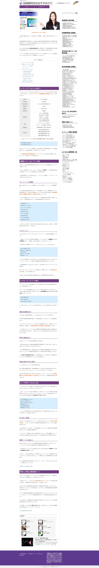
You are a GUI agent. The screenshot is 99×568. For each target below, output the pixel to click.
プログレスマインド (30, 533)
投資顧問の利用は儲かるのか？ (68, 41)
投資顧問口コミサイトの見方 (67, 60)
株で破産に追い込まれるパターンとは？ (69, 83)
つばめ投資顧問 (65, 157)
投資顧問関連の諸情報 (44, 538)
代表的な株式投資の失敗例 (67, 126)
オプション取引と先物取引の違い (68, 137)
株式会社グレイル (65, 165)
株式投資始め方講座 (66, 117)
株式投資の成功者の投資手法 (67, 99)
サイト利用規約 (29, 553)
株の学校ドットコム (30, 521)
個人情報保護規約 (22, 553)
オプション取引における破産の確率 (69, 146)
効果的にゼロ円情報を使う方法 (26, 466)
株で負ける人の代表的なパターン (68, 75)
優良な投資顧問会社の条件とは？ (68, 58)
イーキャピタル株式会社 (67, 182)
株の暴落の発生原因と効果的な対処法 (69, 78)
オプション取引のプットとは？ (68, 138)
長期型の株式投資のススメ (67, 103)
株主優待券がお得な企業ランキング (69, 80)
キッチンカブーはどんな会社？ (27, 62)
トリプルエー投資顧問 (47, 527)
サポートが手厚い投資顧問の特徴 (68, 55)
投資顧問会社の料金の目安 (67, 57)
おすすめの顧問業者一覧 (69, 152)
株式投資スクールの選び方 (67, 89)
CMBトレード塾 (65, 169)
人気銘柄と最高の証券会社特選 (68, 127)
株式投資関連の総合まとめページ (68, 85)
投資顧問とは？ (42, 6)
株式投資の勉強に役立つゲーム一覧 (69, 101)
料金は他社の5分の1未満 (28, 74)
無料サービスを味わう (28, 80)
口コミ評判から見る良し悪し (27, 76)
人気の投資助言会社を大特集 (26, 510)
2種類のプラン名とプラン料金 (27, 64)
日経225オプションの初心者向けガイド (69, 144)
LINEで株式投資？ (65, 69)
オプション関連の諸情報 (69, 132)
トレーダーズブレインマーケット (68, 173)
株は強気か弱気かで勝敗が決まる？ (69, 70)
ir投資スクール (65, 158)
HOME (27, 6)
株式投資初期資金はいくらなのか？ (69, 106)
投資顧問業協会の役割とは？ (67, 46)
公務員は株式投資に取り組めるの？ (69, 100)
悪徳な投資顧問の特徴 (66, 42)
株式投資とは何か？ (66, 105)
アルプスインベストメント (67, 172)
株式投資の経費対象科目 (67, 93)
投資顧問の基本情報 (68, 20)
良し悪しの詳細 (26, 78)
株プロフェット (65, 175)
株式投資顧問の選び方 (66, 62)
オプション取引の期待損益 (67, 147)
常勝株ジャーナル (65, 156)
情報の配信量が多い (27, 71)
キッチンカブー (65, 162)
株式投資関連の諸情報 (68, 66)
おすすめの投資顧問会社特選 (67, 59)
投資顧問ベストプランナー (67, 177)
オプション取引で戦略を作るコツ (68, 143)
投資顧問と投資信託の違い (67, 25)
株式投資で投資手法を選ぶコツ (68, 88)
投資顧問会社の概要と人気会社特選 (69, 28)
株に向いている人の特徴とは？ (68, 72)
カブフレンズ (26, 67)
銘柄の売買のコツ (67, 122)
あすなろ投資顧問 (46, 533)
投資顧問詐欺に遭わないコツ (67, 45)
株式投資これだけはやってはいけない (69, 98)
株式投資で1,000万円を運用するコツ (69, 116)
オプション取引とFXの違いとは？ (68, 136)
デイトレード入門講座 (28, 66)
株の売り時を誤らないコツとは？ (68, 79)
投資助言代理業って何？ (67, 40)
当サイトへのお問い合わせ (38, 553)
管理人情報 (21, 555)
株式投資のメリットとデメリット (68, 95)
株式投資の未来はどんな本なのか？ (69, 104)
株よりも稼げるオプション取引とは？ (69, 142)
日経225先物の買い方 (66, 141)
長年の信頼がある (27, 73)
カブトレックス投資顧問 (67, 178)
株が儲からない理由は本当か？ (68, 77)
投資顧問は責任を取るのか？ (67, 39)
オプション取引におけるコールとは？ (69, 139)
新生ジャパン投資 (65, 154)
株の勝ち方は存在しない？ (67, 74)
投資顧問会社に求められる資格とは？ (69, 24)
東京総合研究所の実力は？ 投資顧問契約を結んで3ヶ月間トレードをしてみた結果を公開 (69, 36)
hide (42, 59)
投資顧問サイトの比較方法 (67, 44)
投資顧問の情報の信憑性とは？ (68, 23)
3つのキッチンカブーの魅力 (27, 69)
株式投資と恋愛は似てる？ (67, 73)
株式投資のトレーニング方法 (67, 90)
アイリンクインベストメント (48, 521)
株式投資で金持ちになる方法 (67, 84)
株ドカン (28, 527)
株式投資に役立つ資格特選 (67, 94)
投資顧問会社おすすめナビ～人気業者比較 (48, 566)
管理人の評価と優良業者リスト (27, 81)
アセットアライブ (65, 163)
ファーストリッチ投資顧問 (67, 179)
